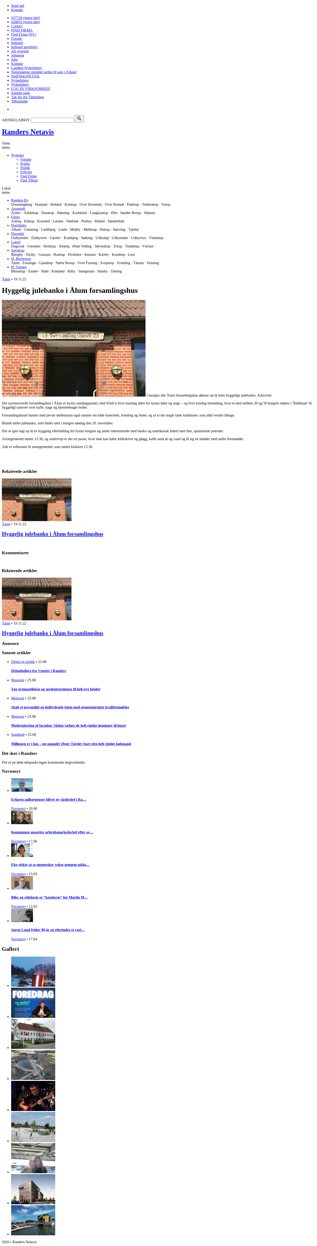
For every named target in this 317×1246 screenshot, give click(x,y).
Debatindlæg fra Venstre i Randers (38, 671)
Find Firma (28, 176)
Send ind (17, 6)
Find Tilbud (29, 180)
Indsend (17, 43)
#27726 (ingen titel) (25, 18)
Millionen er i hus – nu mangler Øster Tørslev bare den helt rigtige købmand (71, 744)
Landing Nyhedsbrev (26, 68)
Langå (15, 242)
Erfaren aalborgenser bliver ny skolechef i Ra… (48, 799)
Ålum (6, 279)
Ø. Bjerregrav (21, 259)
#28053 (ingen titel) (25, 22)
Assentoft (18, 209)
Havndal (17, 234)
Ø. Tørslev (19, 267)
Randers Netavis (28, 132)
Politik (25, 168)
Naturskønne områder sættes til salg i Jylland (43, 72)
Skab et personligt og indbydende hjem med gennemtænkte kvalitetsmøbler (70, 707)
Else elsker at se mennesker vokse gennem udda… (50, 865)
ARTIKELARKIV (16, 120)
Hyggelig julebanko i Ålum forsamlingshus (52, 534)
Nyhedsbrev (20, 80)
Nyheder (17, 155)
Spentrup (17, 250)
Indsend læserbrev (24, 47)
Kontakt (17, 10)
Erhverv (26, 172)
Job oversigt (20, 51)
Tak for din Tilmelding (27, 97)
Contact (17, 26)
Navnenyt (18, 808)
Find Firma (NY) (23, 34)
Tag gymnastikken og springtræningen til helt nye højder (55, 689)
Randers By (20, 200)
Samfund (17, 735)
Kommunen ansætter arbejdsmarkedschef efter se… (52, 832)
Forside (16, 39)
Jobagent (17, 55)
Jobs (14, 59)
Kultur (25, 164)
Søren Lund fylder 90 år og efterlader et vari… (48, 930)
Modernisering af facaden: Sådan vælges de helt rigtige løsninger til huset (68, 725)
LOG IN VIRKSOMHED (30, 89)
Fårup (15, 217)
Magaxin (17, 680)
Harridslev (18, 225)
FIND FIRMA (22, 30)
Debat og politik (23, 662)
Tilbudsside (19, 101)
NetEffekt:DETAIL (25, 76)
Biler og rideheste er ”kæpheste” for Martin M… (49, 897)
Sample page (20, 93)
